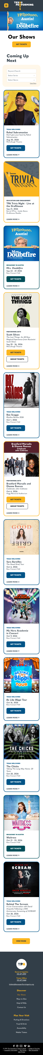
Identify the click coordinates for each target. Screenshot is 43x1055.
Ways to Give (21, 999)
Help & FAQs (22, 1003)
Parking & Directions (21, 1020)
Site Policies (23, 1050)
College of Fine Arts (34, 1048)
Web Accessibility (33, 1050)
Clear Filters (33, 83)
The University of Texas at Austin (17, 1048)
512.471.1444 (21, 980)
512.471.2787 (21, 974)
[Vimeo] (25, 1046)
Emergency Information (11, 1050)
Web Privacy (21, 1052)
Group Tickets (17, 359)
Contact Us (21, 1007)
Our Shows (21, 995)
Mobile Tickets (21, 1032)
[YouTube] (21, 1046)
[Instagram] (17, 1046)
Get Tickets (21, 44)
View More (21, 941)
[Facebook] (14, 1046)
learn (12, 155)
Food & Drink (21, 1024)
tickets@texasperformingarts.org (21, 984)
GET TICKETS (15, 148)
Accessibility (21, 1028)
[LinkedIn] (29, 1046)
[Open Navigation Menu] (6, 5)
